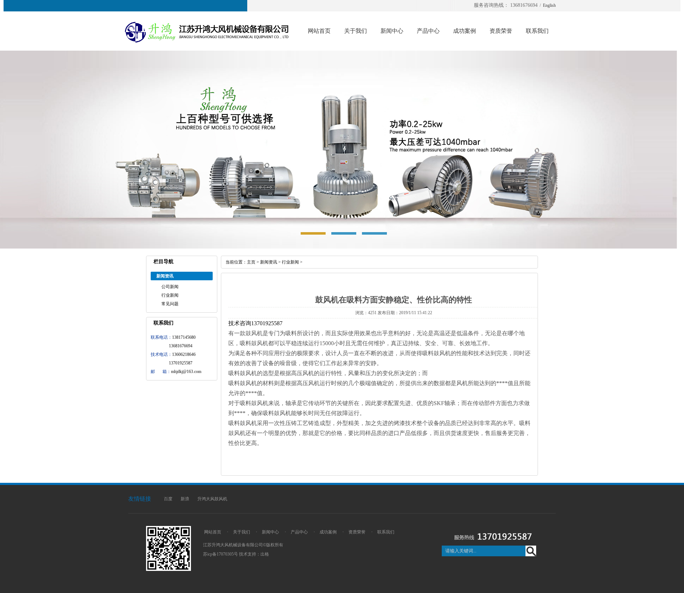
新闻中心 (391, 31)
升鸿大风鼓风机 (212, 498)
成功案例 (464, 31)
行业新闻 (169, 295)
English (549, 5)
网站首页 (319, 31)
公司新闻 (169, 286)
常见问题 (169, 303)
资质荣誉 (500, 31)
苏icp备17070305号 (220, 554)
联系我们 (537, 31)
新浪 (185, 498)
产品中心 (428, 31)
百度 (168, 498)
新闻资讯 (268, 262)
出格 (264, 554)
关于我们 (355, 31)
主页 (251, 262)
